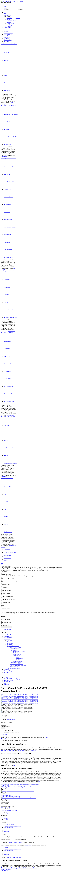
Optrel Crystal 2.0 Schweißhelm (25, 787)
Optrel (17, 657)
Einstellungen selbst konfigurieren (19, 868)
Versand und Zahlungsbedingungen (12, 679)
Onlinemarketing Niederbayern (14, 857)
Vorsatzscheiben (14, 666)
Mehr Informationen (6, 868)
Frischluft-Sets (16, 655)
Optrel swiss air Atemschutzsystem (27, 798)
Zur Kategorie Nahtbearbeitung (8, 416)
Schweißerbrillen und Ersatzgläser (18, 665)
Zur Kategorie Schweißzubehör (8, 158)
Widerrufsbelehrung (8, 680)
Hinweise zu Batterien (9, 824)
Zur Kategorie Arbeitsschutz (7, 271)
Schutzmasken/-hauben (15, 662)
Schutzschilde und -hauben (16, 664)
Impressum (6, 684)
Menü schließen (7, 15)
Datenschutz (7, 681)
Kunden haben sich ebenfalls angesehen (29, 784)
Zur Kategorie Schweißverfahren (9, 44)
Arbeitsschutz (7, 639)
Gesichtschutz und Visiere (16, 647)
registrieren (17, 18)
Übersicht (9, 19)
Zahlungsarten (10, 23)
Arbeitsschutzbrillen (15, 648)
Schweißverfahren (8, 635)
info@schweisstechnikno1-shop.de (9, 810)
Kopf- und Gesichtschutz (13, 646)
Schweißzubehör (8, 637)
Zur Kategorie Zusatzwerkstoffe (8, 105)
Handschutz (10, 643)
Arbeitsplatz (10, 640)
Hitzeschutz (9, 644)
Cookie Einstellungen (6, 869)
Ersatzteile (6, 669)
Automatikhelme (17, 654)
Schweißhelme (13, 650)
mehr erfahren (4, 156)
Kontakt (6, 677)
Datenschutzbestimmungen (15, 842)
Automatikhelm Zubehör (19, 651)
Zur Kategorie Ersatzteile (7, 332)
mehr (46, 737)
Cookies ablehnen (33, 868)
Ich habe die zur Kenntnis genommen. (18, 842)
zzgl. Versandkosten (11, 719)
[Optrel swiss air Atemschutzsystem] (10, 798)
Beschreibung (4, 734)
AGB (5, 683)
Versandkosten (27, 845)
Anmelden (9, 18)
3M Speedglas (19, 658)
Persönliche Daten (11, 20)
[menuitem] (33, 6)
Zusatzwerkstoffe (8, 636)
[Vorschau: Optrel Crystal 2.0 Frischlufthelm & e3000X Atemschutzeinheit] (19, 694)
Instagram (6, 818)
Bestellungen (10, 25)
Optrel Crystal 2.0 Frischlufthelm (26, 791)
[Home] (6, 31)
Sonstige (18, 659)
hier (14, 765)
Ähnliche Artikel (5, 784)
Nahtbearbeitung (8, 671)
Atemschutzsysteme (18, 661)
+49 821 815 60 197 (6, 807)
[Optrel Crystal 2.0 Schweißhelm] (9, 787)
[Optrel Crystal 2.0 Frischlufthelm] (9, 791)
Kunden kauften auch (14, 784)
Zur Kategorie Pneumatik (7, 478)
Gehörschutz (10, 641)
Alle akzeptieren (5, 870)
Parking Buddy (21, 750)
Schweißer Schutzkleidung (13, 668)
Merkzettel (9, 26)
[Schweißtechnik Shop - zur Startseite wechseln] (13, 1)
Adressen (9, 22)
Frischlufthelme (16, 653)
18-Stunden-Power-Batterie (7, 750)
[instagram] (7, 812)
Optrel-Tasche (33, 750)
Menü (5, 6)
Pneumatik (6, 672)
